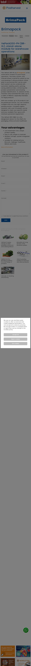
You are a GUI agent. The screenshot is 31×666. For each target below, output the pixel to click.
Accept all (15, 335)
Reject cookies (15, 339)
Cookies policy (8, 329)
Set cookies (15, 343)
